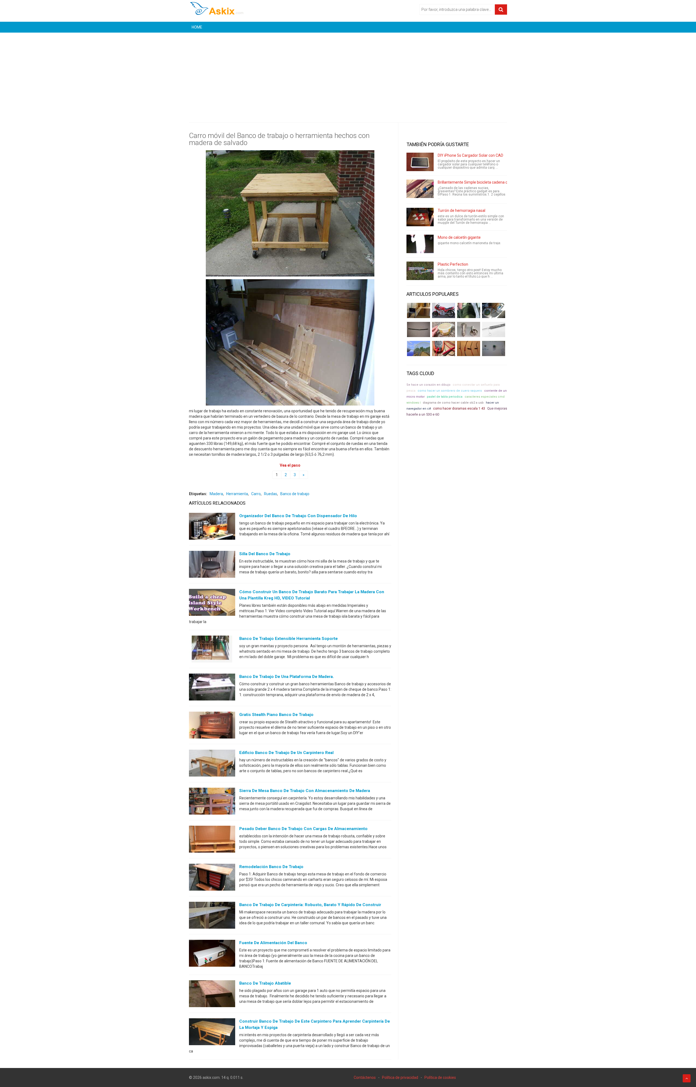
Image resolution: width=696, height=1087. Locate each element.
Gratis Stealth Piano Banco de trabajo (276, 714)
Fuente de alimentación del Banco (273, 942)
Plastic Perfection (453, 264)
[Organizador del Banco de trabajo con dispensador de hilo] (212, 527)
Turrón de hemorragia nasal (461, 210)
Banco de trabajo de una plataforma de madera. (286, 676)
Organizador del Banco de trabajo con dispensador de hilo (298, 515)
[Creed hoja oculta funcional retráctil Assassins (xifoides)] (493, 329)
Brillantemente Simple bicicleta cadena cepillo (477, 182)
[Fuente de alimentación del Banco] (212, 954)
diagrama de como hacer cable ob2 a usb (453, 402)
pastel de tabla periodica (444, 396)
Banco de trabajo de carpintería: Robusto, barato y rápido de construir (310, 904)
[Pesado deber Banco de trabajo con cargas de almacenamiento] (212, 840)
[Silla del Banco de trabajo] (212, 565)
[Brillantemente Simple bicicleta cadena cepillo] (420, 189)
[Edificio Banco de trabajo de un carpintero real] (212, 764)
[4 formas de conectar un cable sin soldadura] (468, 348)
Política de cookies (440, 1077)
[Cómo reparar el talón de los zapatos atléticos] (468, 310)
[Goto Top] (687, 1078)
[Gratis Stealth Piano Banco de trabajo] (212, 726)
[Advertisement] (348, 73)
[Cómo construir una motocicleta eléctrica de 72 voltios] (443, 310)
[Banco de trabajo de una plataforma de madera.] (212, 688)
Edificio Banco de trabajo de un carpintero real (286, 752)
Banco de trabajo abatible (265, 983)
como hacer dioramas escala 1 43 (459, 408)
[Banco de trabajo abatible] (212, 995)
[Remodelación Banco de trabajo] (212, 878)
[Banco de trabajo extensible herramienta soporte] (212, 650)
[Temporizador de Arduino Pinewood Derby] (418, 310)
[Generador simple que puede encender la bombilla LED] (493, 348)
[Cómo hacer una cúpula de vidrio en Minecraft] (418, 348)
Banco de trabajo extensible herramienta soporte (288, 638)
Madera (216, 494)
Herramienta (237, 494)
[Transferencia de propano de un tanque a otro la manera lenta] (493, 310)
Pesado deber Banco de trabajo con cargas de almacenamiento (303, 828)
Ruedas (270, 494)
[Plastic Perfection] (420, 271)
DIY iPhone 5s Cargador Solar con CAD (470, 155)
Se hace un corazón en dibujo (428, 385)
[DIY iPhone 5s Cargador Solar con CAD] (420, 162)
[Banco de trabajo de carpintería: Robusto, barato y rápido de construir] (212, 916)
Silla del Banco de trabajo (264, 553)
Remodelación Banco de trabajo (271, 866)
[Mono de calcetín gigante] (420, 244)
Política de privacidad (400, 1077)
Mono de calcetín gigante (459, 237)
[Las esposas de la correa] (418, 329)
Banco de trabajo (294, 494)
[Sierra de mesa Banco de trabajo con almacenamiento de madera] (212, 802)
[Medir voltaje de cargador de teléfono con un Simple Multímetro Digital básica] (443, 348)
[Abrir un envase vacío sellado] (443, 329)
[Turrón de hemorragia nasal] (420, 217)
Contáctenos (365, 1077)
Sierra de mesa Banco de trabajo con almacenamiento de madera (304, 790)
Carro (256, 494)
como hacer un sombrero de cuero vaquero (450, 390)
